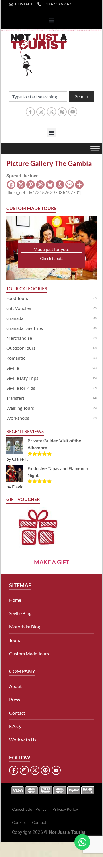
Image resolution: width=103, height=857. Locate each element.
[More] (79, 184)
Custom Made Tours (29, 653)
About (15, 686)
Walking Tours (20, 408)
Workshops (17, 418)
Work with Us (22, 739)
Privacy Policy (65, 809)
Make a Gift (51, 562)
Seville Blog (20, 613)
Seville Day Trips (22, 378)
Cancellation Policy (29, 809)
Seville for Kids (20, 388)
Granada (14, 318)
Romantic (15, 358)
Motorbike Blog (24, 626)
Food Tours (17, 298)
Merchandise (19, 338)
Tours (14, 640)
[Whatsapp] (60, 184)
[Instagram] (40, 111)
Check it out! (51, 258)
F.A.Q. (15, 726)
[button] (51, 20)
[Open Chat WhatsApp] (82, 842)
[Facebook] (11, 184)
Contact (17, 712)
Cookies (19, 822)
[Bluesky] (50, 184)
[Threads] (40, 184)
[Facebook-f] (30, 111)
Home (15, 600)
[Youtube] (72, 111)
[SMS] (69, 184)
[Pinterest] (62, 111)
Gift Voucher (18, 308)
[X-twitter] (51, 111)
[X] (21, 184)
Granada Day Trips (24, 328)
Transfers (15, 398)
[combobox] (38, 96)
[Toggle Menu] (95, 148)
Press (14, 699)
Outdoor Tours (20, 348)
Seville (12, 368)
